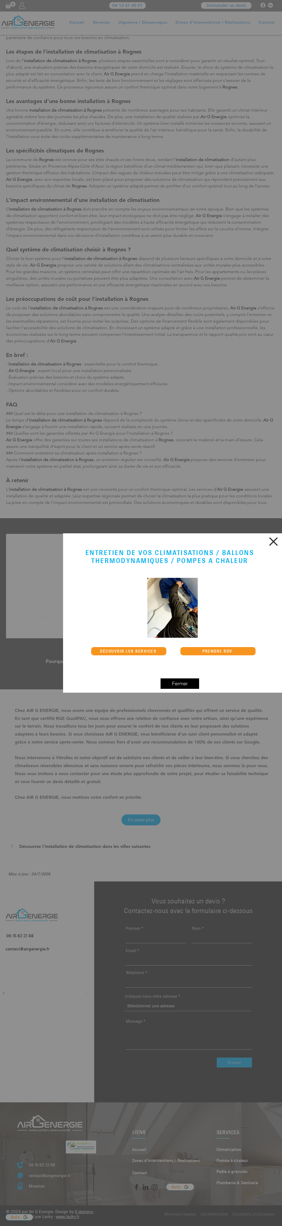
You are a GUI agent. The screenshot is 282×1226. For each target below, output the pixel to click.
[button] (273, 541)
